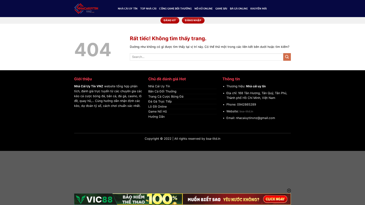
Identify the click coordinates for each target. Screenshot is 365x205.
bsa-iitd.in (246, 111)
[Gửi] (287, 57)
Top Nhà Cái (148, 8)
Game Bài (221, 8)
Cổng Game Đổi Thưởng (175, 8)
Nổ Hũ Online (203, 8)
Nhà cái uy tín (256, 86)
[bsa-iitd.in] (93, 8)
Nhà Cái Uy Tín (128, 8)
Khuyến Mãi (258, 8)
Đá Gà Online (239, 8)
